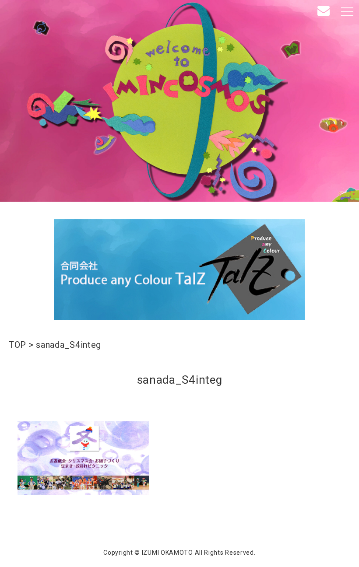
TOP (17, 345)
